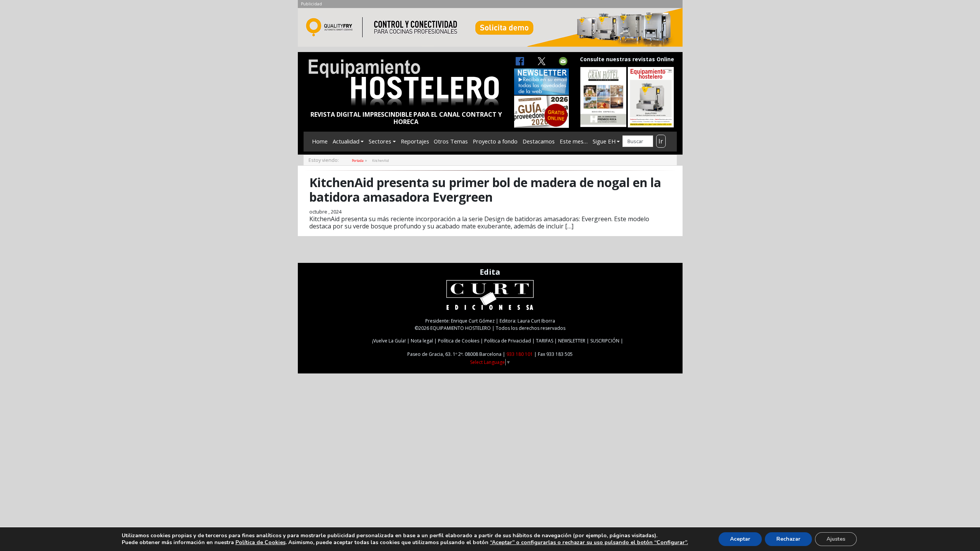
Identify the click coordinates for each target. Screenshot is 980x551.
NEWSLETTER (571, 340)
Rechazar (788, 539)
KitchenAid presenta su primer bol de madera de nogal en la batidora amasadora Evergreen (485, 189)
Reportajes (415, 141)
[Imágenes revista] (490, 29)
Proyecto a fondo (495, 141)
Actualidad (346, 141)
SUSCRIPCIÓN (604, 340)
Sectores (380, 141)
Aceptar (740, 539)
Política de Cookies (458, 340)
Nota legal (422, 340)
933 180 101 (519, 354)
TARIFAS (544, 340)
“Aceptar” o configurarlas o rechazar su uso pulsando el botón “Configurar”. (589, 542)
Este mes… (574, 141)
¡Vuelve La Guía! (389, 340)
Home (320, 141)
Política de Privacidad (507, 340)
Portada (358, 160)
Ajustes (835, 539)
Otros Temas (451, 141)
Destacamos (539, 141)
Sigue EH (604, 141)
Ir (660, 141)
